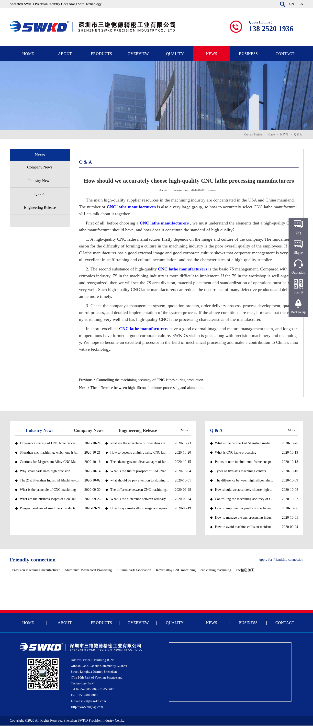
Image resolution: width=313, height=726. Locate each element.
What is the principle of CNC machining (48, 489)
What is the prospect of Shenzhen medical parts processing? (245, 443)
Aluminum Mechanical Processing (88, 570)
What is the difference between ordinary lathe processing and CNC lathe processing (140, 499)
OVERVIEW (138, 54)
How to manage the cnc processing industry (245, 517)
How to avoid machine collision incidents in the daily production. (245, 527)
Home (271, 134)
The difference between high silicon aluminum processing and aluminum (245, 480)
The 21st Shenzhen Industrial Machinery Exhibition (50, 480)
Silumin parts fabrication (134, 570)
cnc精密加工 (245, 570)
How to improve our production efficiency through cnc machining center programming (245, 508)
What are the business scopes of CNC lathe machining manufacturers (50, 499)
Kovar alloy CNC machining (176, 570)
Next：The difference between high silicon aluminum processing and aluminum (140, 388)
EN (301, 4)
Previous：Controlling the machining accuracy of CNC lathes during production (141, 380)
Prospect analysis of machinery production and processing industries (50, 508)
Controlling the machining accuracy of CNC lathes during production (245, 499)
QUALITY (175, 54)
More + (186, 430)
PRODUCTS (101, 54)
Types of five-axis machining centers (240, 471)
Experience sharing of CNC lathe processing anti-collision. (50, 443)
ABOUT (65, 54)
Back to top (298, 312)
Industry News (39, 181)
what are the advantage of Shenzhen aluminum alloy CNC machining (140, 443)
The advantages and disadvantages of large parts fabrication (140, 462)
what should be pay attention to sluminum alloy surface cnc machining (140, 480)
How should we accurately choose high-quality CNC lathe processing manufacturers (245, 489)
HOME (28, 54)
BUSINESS (248, 54)
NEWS (211, 54)
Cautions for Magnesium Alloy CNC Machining (50, 462)
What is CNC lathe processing (235, 452)
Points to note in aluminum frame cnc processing (245, 462)
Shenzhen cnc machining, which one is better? (50, 452)
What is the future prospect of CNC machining (140, 471)
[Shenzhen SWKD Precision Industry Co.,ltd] (98, 22)
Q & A (298, 134)
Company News (39, 167)
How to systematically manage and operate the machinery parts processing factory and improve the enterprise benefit (140, 508)
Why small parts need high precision (45, 471)
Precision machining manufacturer (36, 570)
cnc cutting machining (216, 570)
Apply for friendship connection (281, 559)
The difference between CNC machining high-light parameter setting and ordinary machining (140, 489)
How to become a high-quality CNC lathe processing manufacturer (140, 452)
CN (291, 4)
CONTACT (285, 54)
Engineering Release (40, 207)
